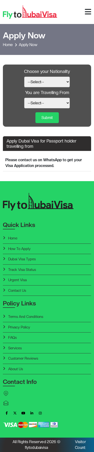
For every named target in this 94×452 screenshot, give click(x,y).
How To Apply (19, 249)
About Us (15, 369)
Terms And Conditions (25, 317)
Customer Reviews (23, 358)
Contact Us (17, 290)
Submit (47, 117)
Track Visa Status (22, 270)
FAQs (12, 337)
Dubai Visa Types (22, 259)
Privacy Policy (19, 327)
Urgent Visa (17, 280)
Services (15, 348)
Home (8, 44)
